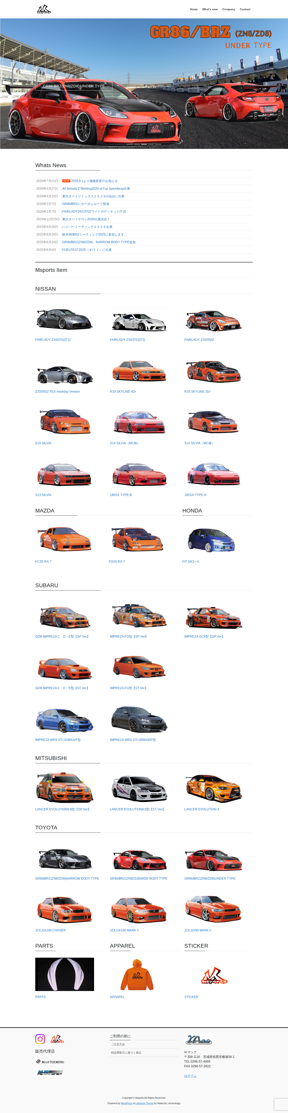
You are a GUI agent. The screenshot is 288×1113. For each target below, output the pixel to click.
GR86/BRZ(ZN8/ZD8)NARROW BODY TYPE (67, 878)
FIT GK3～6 (190, 561)
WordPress (127, 1103)
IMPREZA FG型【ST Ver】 (129, 688)
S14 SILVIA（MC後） (199, 443)
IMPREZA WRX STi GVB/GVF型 (58, 740)
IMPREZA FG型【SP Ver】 (129, 636)
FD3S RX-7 (117, 561)
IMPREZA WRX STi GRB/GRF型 (133, 740)
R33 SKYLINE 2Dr (197, 391)
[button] (21, 83)
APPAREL (117, 997)
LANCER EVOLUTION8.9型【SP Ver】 (63, 809)
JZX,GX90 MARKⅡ (198, 930)
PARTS (40, 997)
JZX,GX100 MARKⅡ (124, 930)
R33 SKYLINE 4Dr (123, 391)
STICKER (191, 997)
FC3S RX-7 (43, 561)
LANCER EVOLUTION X (201, 809)
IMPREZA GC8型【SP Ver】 (204, 636)
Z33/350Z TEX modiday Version (57, 391)
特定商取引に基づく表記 (126, 1052)
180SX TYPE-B (121, 495)
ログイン (190, 1076)
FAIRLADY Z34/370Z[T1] (52, 339)
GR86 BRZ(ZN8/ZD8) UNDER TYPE (74, 86)
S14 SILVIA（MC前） (125, 443)
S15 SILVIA (43, 443)
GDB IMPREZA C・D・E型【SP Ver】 (62, 636)
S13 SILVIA (43, 495)
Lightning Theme (144, 1103)
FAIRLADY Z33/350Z (199, 339)
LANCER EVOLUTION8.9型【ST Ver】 (137, 809)
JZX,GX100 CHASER (50, 930)
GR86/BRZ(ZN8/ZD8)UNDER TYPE (209, 878)
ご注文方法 (118, 1044)
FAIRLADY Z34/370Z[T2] (127, 339)
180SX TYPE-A (195, 495)
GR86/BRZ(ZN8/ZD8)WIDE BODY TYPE (139, 878)
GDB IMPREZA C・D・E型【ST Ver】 (62, 688)
